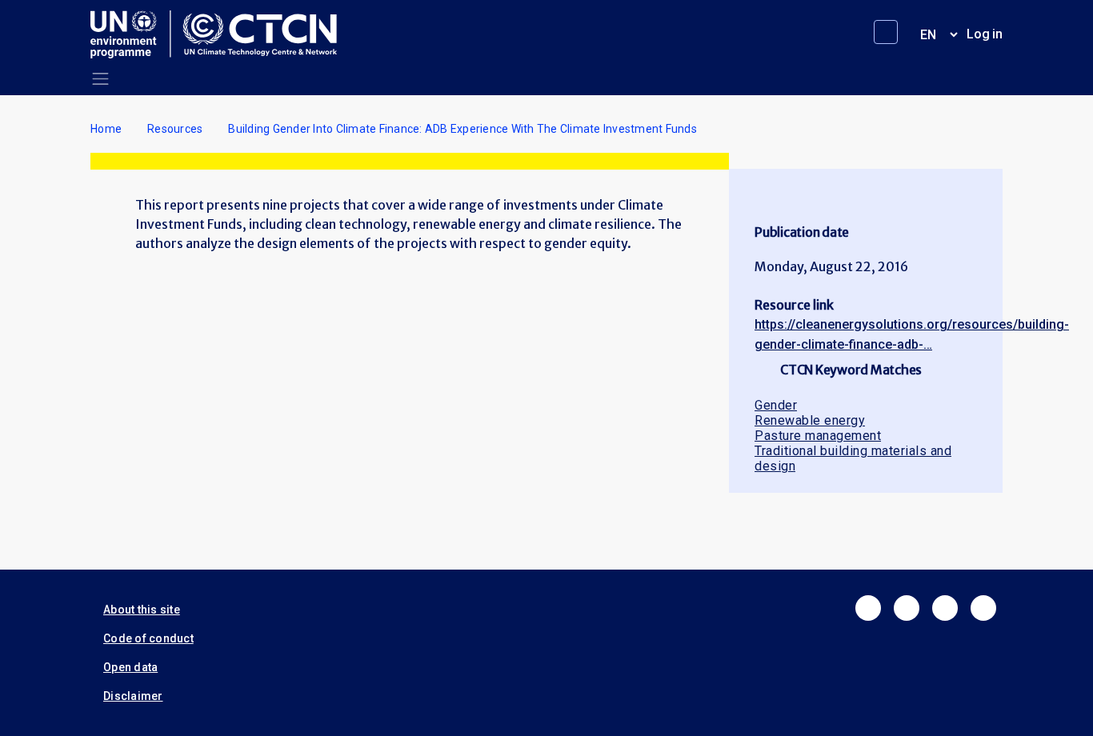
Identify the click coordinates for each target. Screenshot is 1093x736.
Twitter (906, 608)
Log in (985, 34)
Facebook (868, 608)
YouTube (983, 608)
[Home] (220, 34)
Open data (130, 667)
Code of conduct (148, 638)
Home (106, 128)
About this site (141, 609)
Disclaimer (133, 696)
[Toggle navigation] (100, 79)
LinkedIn (945, 608)
